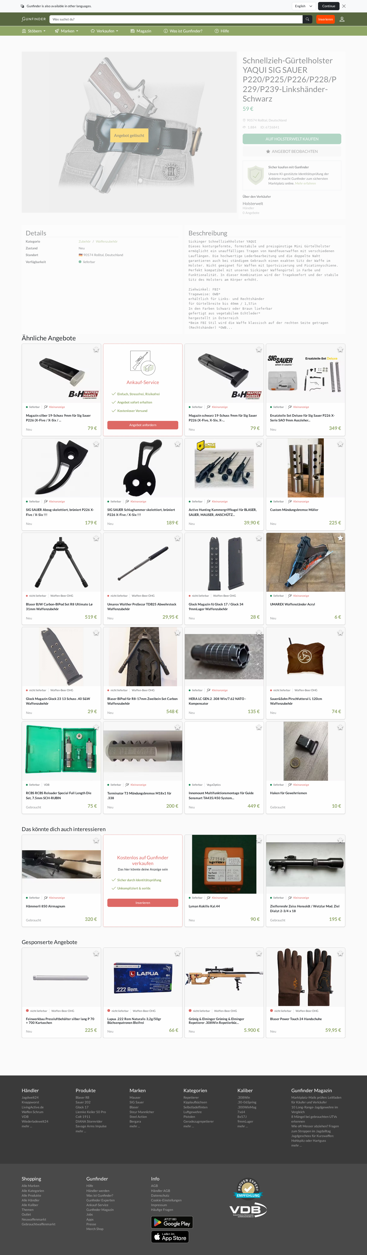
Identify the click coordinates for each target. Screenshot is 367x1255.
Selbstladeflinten (195, 1107)
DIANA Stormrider (89, 1121)
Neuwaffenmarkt (34, 1219)
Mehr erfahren (305, 183)
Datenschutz (160, 1195)
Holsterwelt (253, 203)
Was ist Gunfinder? (186, 30)
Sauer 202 (83, 1102)
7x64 (241, 1112)
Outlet (26, 1214)
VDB (25, 1117)
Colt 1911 (83, 1117)
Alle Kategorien (33, 1191)
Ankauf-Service (97, 1205)
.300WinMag (246, 1107)
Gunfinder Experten (100, 1200)
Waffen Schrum (32, 1112)
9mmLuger (245, 1121)
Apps (90, 1219)
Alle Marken (30, 1186)
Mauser (135, 1097)
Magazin (144, 30)
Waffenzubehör (107, 241)
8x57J (242, 1117)
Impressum (159, 1205)
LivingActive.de (33, 1107)
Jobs (89, 1214)
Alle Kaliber (30, 1205)
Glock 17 (82, 1107)
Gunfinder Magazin (100, 1210)
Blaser (134, 1107)
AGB (154, 1186)
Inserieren (325, 19)
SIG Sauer (137, 1102)
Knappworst (30, 1102)
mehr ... (27, 1126)
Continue (328, 6)
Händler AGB (160, 1191)
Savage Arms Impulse (91, 1126)
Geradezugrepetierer (199, 1121)
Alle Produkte (31, 1195)
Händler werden (97, 1191)
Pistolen (189, 1117)
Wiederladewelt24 (35, 1121)
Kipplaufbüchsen (195, 1102)
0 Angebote (251, 213)
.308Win (243, 1097)
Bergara (135, 1121)
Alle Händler (30, 1200)
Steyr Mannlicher (142, 1112)
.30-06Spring (246, 1102)
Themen (27, 1210)
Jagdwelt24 (30, 1097)
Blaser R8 (82, 1097)
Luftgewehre (193, 1112)
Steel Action (138, 1117)
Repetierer (191, 1097)
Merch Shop (94, 1229)
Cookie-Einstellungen (166, 1200)
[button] (340, 19)
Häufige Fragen (162, 1210)
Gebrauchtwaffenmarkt (38, 1224)
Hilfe (225, 30)
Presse (91, 1224)
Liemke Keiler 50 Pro (91, 1112)
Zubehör (85, 241)
